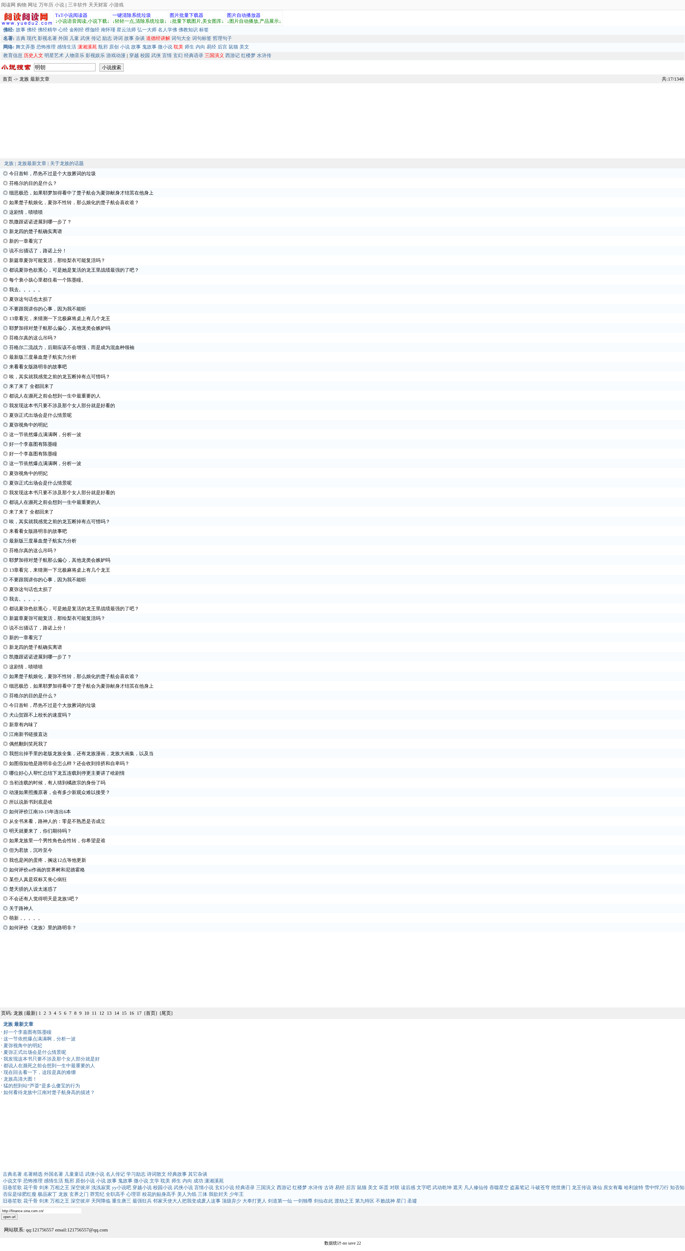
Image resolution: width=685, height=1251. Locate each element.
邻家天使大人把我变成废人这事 (186, 1201)
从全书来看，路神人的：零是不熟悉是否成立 (57, 821)
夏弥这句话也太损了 (30, 299)
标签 (204, 29)
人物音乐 (74, 55)
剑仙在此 (323, 1201)
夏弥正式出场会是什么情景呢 (40, 415)
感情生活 (66, 47)
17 (139, 1013)
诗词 (118, 38)
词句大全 (181, 38)
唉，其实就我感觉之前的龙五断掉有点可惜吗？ (59, 376)
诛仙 (597, 1187)
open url (9, 1217)
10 (86, 1013)
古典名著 (12, 1174)
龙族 (24, 79)
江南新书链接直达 (28, 734)
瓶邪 (103, 47)
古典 (20, 38)
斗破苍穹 (540, 1187)
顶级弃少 (231, 1201)
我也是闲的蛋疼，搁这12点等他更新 (47, 860)
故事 (20, 29)
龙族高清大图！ (20, 1079)
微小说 (165, 47)
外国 (63, 38)
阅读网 (8, 5)
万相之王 (59, 1187)
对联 (394, 1187)
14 (116, 1013)
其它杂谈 (197, 1174)
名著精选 (33, 1174)
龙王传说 (581, 1187)
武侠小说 (94, 1174)
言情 (167, 55)
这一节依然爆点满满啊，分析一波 (45, 434)
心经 (63, 29)
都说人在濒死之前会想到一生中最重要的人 (55, 396)
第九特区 (364, 1201)
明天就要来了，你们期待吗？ (40, 831)
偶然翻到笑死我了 (28, 744)
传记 (96, 38)
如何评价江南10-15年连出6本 (40, 811)
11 (94, 1013)
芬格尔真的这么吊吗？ (33, 337)
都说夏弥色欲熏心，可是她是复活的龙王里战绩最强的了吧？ (74, 270)
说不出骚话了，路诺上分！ (38, 250)
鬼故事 (149, 47)
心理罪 (133, 1194)
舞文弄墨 (25, 47)
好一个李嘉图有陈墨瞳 (33, 444)
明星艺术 (54, 55)
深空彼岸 (80, 1187)
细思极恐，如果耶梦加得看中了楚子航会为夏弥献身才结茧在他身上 (81, 193)
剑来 (44, 1187)
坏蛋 (384, 1187)
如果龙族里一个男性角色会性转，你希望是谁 (57, 840)
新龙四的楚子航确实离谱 (35, 231)
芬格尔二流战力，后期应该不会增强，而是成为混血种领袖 (71, 347)
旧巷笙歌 (12, 1187)
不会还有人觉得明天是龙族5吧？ (44, 898)
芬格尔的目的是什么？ (33, 183)
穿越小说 (142, 1187)
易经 (211, 47)
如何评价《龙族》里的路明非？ (43, 927)
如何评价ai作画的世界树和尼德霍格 (47, 869)
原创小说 (85, 1180)
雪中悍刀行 (657, 1187)
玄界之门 (79, 1194)
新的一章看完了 (26, 241)
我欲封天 (218, 1194)
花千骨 (30, 1187)
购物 (21, 5)
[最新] (30, 1013)
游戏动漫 (115, 55)
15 (124, 1013)
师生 (189, 47)
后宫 (222, 47)
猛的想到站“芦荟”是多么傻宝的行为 (41, 1085)
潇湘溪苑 (214, 1180)
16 (131, 1013)
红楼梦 (248, 55)
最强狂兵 (142, 1201)
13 (109, 1013)
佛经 (31, 29)
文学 (154, 1180)
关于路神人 (21, 908)
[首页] (150, 1013)
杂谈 (140, 38)
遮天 (458, 1187)
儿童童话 (74, 1174)
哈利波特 (633, 1187)
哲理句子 (222, 38)
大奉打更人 (254, 1201)
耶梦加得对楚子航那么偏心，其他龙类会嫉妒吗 (59, 328)
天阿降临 (101, 1201)
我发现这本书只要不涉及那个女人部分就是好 (51, 1059)
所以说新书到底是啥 (30, 802)
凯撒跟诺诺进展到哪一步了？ (40, 221)
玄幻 (178, 55)
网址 (32, 5)
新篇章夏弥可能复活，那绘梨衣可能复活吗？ (57, 260)
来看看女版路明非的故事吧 (38, 366)
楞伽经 (92, 29)
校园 (145, 55)
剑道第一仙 (280, 1201)
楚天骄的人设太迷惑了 (33, 889)
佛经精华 (47, 29)
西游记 (232, 55)
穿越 (134, 55)
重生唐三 (121, 1201)
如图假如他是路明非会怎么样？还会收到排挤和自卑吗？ (69, 763)
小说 (59, 5)
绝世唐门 (560, 1187)
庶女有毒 (613, 1187)
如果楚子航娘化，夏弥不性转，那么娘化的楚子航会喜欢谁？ (74, 202)
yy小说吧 (121, 1187)
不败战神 (385, 1201)
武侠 (85, 38)
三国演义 (265, 1187)
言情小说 (204, 1187)
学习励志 (136, 1174)
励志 (107, 38)
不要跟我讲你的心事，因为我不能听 (47, 309)
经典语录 (193, 55)
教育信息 (12, 55)
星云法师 (126, 29)
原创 (114, 47)
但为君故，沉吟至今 (30, 850)
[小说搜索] (15, 71)
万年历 (46, 5)
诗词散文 (156, 1174)
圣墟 (412, 1201)
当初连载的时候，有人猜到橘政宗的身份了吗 (57, 782)
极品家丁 (47, 1194)
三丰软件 (77, 5)
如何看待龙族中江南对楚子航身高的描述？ (49, 1092)
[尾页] (166, 1013)
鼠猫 (233, 47)
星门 (401, 1201)
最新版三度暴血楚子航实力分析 (43, 357)
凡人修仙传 (476, 1187)
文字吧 (424, 1187)
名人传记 (115, 1174)
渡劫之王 (344, 1201)
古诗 (329, 1187)
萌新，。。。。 (26, 918)
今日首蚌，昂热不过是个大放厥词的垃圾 (52, 173)
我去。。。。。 (26, 289)
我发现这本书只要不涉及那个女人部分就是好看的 (62, 405)
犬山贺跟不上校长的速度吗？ (40, 715)
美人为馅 (186, 1194)
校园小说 (162, 1187)
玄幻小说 (224, 1187)
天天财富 (98, 5)
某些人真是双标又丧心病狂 (38, 879)
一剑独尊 (303, 1201)
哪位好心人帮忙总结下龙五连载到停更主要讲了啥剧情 (67, 773)
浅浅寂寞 (101, 1187)
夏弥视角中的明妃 (28, 425)
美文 (244, 47)
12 (101, 1013)
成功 (198, 1180)
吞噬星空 (499, 1187)
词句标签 (201, 38)
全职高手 (115, 1194)
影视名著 (47, 38)
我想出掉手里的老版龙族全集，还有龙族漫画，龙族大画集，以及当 (81, 753)
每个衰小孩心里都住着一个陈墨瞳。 (47, 280)
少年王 (236, 1194)
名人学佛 (167, 29)
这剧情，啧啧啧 (26, 212)
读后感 (408, 1187)
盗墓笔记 (519, 1187)
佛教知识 (188, 29)
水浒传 (264, 55)
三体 (202, 1194)
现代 (31, 38)
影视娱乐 (95, 55)
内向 (200, 47)
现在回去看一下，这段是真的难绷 (39, 1072)
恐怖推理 (46, 47)
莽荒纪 (97, 1194)
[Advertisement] (160, 120)
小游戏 (116, 5)
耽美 (165, 1180)
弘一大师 (147, 29)
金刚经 (76, 29)
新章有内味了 (23, 724)
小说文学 (12, 1180)
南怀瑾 (108, 29)
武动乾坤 (442, 1187)
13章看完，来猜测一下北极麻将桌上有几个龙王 (59, 318)
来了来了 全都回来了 (31, 386)
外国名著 (53, 1174)
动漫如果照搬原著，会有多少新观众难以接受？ (59, 792)
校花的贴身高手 (159, 1194)
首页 (7, 79)
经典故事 (177, 1174)
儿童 (74, 38)
